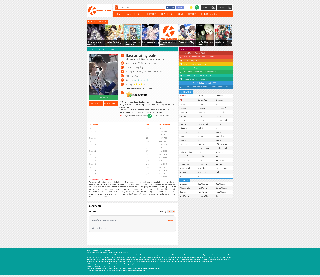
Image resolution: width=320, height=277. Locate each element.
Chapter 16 (92, 170)
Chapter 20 (92, 157)
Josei (218, 128)
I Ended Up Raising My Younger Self (113, 42)
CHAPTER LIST (103, 97)
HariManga (202, 192)
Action (182, 104)
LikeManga (184, 196)
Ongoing (219, 100)
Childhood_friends (223, 108)
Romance (220, 152)
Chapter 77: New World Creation (131, 44)
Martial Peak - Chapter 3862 (194, 53)
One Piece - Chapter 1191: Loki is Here (199, 75)
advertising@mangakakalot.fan (134, 271)
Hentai (218, 124)
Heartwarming (204, 124)
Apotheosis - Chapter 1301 (194, 68)
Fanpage (170, 7)
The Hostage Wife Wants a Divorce (149, 42)
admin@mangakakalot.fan (150, 268)
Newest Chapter (111, 103)
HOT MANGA (150, 14)
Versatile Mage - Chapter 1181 (195, 64)
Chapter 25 (92, 141)
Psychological (221, 148)
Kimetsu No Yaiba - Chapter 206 (196, 79)
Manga (219, 132)
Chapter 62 (219, 44)
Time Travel (185, 168)
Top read (219, 95)
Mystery (183, 144)
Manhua (183, 136)
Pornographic (203, 148)
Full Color (202, 120)
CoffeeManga (221, 188)
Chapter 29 (92, 128)
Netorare (202, 144)
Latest (200, 95)
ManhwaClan (203, 196)
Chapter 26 (92, 138)
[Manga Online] (99, 10)
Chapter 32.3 (183, 44)
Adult (218, 104)
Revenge (201, 152)
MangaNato (185, 188)
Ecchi (200, 116)
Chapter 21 (92, 154)
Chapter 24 (92, 144)
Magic (200, 132)
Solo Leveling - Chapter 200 (194, 60)
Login (205, 7)
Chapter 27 (110, 44)
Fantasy (183, 120)
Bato (218, 196)
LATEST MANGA (133, 14)
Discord (180, 7)
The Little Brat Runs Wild (94, 42)
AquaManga (221, 192)
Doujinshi (220, 112)
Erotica (219, 116)
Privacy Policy (92, 250)
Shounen (219, 156)
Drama (183, 116)
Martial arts (221, 136)
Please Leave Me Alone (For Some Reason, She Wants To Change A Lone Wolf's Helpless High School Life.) (186, 42)
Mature (183, 140)
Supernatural (203, 164)
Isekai (200, 128)
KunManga (202, 188)
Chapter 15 (146, 44)
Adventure (184, 108)
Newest (183, 96)
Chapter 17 (92, 167)
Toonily (183, 192)
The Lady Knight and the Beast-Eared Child (131, 42)
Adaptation (202, 104)
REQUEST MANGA (209, 14)
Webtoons (138, 80)
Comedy (183, 112)
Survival (219, 164)
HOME (119, 14)
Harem (183, 124)
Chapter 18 (92, 164)
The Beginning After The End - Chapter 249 (200, 72)
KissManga (220, 184)
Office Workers (222, 144)
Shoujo (201, 156)
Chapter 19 (92, 161)
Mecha (201, 140)
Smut (200, 160)
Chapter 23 (92, 148)
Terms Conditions (105, 250)
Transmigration (222, 168)
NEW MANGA (167, 14)
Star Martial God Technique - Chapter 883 (200, 83)
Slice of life (184, 160)
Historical (184, 128)
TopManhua (203, 184)
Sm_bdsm (220, 160)
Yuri (199, 176)
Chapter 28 (164, 44)
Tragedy (201, 168)
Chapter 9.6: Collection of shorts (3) (204, 44)
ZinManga (184, 184)
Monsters (220, 140)
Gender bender (222, 120)
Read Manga (102, 253)
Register (222, 7)
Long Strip (184, 132)
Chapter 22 (92, 151)
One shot (184, 148)
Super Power (185, 164)
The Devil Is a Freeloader (204, 42)
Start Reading (96, 103)
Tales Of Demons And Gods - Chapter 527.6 (201, 57)
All (181, 100)
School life (184, 156)
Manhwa (201, 136)
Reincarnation (186, 152)
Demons (201, 112)
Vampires (184, 172)
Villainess (202, 172)
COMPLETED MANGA (187, 14)
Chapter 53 (91, 44)
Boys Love (202, 108)
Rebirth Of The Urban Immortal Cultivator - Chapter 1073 (206, 87)
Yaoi (146, 80)
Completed (202, 100)
